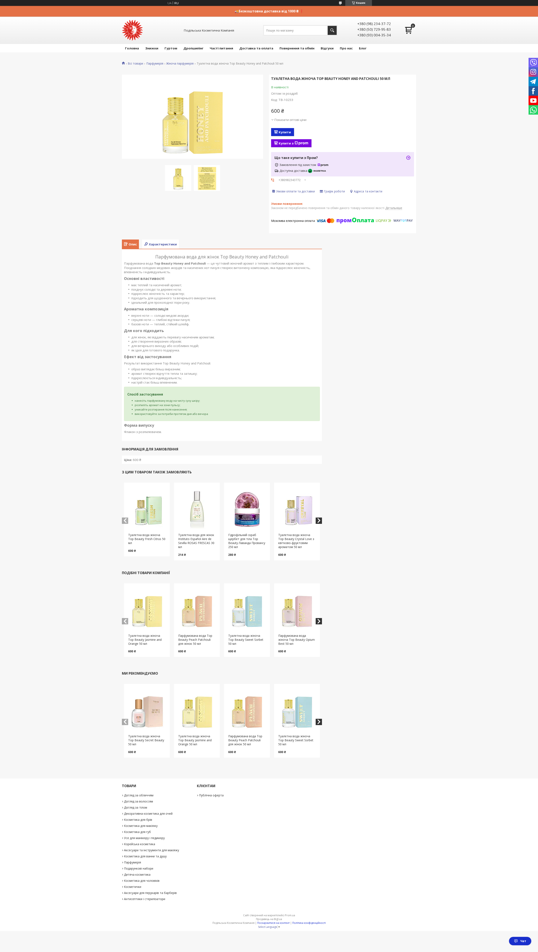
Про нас (346, 48)
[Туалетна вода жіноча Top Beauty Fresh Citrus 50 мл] (147, 508)
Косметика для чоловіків (142, 881)
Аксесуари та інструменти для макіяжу (151, 850)
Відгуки (327, 48)
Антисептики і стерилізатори (144, 899)
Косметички (132, 887)
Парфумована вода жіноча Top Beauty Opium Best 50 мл (296, 640)
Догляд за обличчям (138, 795)
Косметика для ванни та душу (145, 856)
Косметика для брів (138, 820)
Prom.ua (290, 915)
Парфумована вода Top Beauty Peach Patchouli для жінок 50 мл (195, 640)
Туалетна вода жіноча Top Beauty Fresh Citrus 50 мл (146, 539)
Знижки (151, 48)
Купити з (286, 143)
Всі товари (135, 63)
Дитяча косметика (137, 875)
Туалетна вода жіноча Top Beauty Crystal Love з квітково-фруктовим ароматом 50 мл (296, 541)
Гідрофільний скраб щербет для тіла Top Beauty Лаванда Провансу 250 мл (246, 541)
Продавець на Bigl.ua (269, 919)
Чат (523, 941)
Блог (363, 48)
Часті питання (221, 48)
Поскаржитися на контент (273, 923)
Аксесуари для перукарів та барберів (150, 893)
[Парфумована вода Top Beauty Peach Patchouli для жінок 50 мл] (197, 609)
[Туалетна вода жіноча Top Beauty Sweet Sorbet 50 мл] (247, 609)
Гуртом (171, 48)
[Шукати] (332, 30)
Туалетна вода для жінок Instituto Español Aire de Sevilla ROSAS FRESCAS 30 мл (196, 541)
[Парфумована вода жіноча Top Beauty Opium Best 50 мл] (297, 609)
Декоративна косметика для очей (148, 814)
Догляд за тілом (135, 807)
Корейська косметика (139, 844)
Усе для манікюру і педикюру (144, 838)
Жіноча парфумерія (180, 63)
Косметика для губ (137, 832)
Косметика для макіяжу (141, 826)
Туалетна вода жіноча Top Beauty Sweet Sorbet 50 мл (245, 640)
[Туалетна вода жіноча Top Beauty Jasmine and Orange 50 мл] (147, 609)
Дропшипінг (193, 48)
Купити (285, 132)
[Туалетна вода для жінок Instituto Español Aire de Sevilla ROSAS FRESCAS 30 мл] (197, 508)
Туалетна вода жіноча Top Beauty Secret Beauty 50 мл (146, 740)
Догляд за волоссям (138, 801)
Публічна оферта (211, 795)
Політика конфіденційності (309, 923)
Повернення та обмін (297, 48)
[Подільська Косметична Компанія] (132, 30)
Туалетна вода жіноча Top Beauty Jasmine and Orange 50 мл (145, 640)
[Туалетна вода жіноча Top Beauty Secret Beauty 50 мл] (147, 709)
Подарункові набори (138, 868)
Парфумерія (154, 63)
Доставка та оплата (256, 48)
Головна (132, 48)
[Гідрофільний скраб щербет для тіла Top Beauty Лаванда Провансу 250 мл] (247, 508)
